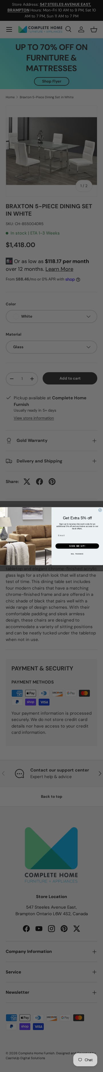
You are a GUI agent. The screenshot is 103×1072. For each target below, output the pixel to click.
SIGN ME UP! (77, 546)
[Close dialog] (100, 510)
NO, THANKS (77, 554)
